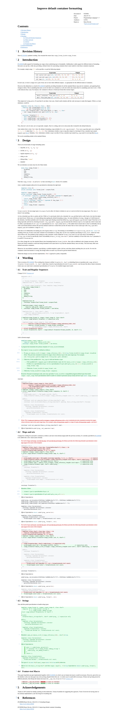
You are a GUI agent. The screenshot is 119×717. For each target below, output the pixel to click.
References (24, 47)
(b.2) (18, 359)
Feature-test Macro (29, 43)
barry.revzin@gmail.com (91, 24)
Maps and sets (28, 40)
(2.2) (18, 494)
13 (18, 420)
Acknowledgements (26, 45)
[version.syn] (69, 679)
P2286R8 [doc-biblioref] (20, 64)
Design (22, 34)
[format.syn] (30, 273)
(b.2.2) (18, 368)
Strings (26, 41)
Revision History (25, 30)
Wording (23, 36)
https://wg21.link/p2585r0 (27, 709)
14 (18, 428)
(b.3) (18, 370)
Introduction (24, 32)
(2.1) (18, 491)
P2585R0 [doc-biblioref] (24, 55)
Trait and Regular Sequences (32, 38)
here (27, 133)
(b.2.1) (18, 361)
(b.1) (18, 352)
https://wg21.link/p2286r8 (27, 704)
